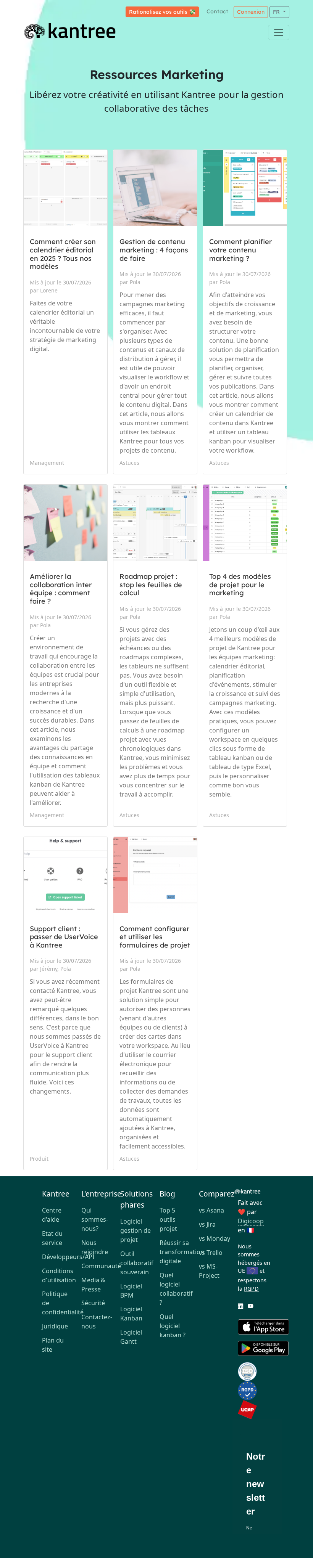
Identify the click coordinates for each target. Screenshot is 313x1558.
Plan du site (53, 1345)
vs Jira (207, 1224)
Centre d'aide (51, 1215)
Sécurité (93, 1303)
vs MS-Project (209, 1271)
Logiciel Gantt (131, 1337)
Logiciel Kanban (131, 1313)
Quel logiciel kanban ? (173, 1325)
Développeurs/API (58, 1257)
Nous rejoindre (94, 1247)
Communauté (98, 1266)
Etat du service (52, 1238)
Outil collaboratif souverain (136, 1263)
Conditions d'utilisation (58, 1275)
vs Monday (214, 1238)
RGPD (251, 1288)
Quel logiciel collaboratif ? (176, 1289)
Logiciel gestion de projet (135, 1230)
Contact (217, 11)
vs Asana (211, 1210)
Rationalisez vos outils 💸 (162, 11)
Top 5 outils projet (168, 1219)
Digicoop (251, 1221)
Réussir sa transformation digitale (176, 1251)
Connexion (251, 11)
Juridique (55, 1326)
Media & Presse (93, 1284)
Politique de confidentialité (58, 1303)
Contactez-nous (96, 1321)
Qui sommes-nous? (94, 1219)
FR (277, 11)
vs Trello (211, 1252)
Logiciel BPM (131, 1290)
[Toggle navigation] (278, 32)
